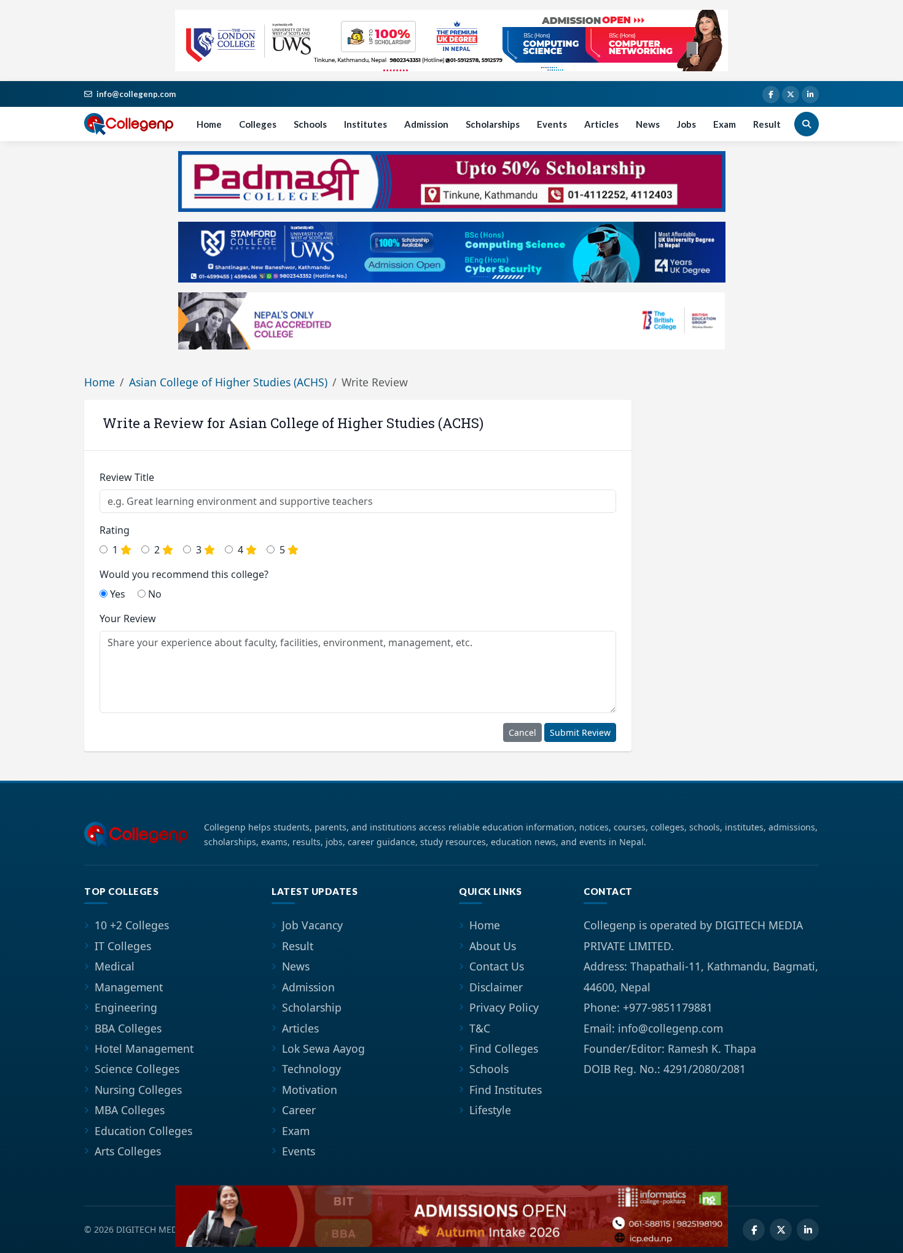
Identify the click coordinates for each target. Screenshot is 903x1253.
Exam (724, 124)
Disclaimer (496, 987)
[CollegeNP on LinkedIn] (810, 94)
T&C (479, 1028)
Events (552, 124)
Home (209, 124)
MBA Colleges (130, 1110)
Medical (115, 966)
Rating (115, 530)
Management (129, 987)
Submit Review (580, 732)
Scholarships (493, 124)
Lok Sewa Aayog (323, 1048)
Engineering (126, 1007)
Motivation (309, 1089)
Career (299, 1110)
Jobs (686, 124)
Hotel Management (144, 1048)
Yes (116, 594)
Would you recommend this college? (184, 574)
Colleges (257, 124)
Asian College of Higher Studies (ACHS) (228, 382)
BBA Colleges (128, 1028)
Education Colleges (143, 1130)
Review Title (127, 477)
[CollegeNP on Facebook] (771, 94)
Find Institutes (505, 1089)
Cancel (522, 732)
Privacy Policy (504, 1007)
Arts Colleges (128, 1151)
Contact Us (496, 966)
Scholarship (312, 1007)
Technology (311, 1068)
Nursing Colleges (138, 1089)
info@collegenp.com (136, 94)
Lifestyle (490, 1110)
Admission (426, 124)
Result (767, 124)
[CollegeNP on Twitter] (790, 94)
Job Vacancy (312, 925)
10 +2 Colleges (132, 925)
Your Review (128, 618)
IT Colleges (123, 946)
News (648, 124)
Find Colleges (503, 1048)
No (154, 594)
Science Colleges (137, 1068)
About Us (492, 946)
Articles (601, 124)
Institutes (365, 124)
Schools (310, 124)
